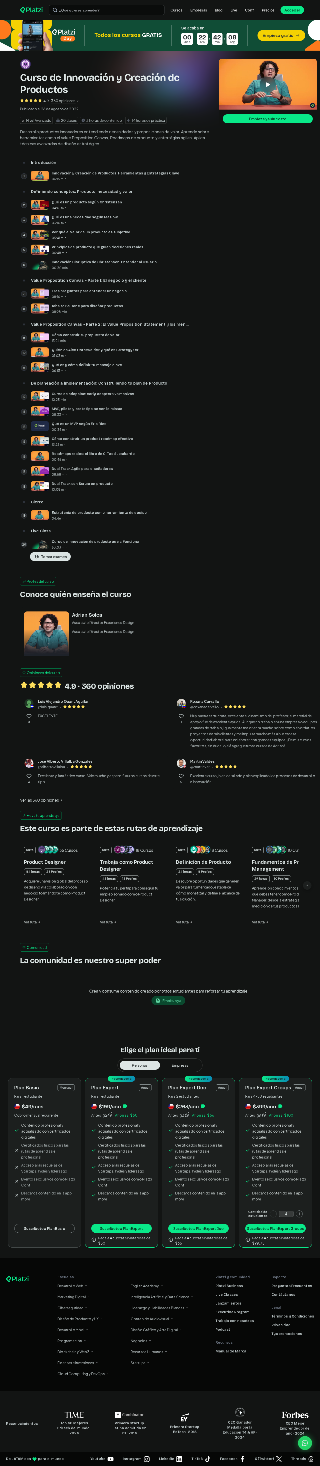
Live (234, 10)
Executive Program (233, 1312)
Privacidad (281, 1325)
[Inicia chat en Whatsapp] (305, 1443)
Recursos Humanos (147, 1351)
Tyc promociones (287, 1334)
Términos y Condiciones (293, 1316)
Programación (70, 1340)
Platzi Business (229, 1286)
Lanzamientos (228, 1303)
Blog (219, 10)
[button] (160, 35)
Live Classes (227, 1295)
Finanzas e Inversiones (76, 1362)
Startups (138, 1362)
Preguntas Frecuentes (292, 1286)
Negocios (139, 1340)
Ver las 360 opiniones (39, 800)
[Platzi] (31, 10)
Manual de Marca (231, 1351)
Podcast (223, 1329)
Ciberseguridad (71, 1308)
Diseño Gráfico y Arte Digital (154, 1329)
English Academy (145, 1286)
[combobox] (106, 10)
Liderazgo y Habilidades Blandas (157, 1308)
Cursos (176, 10)
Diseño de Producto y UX (78, 1319)
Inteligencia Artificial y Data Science (160, 1297)
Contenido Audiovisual (150, 1319)
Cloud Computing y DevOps (81, 1373)
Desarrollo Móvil (71, 1329)
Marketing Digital (72, 1297)
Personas (140, 1065)
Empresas (198, 10)
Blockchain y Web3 (74, 1351)
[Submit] (55, 9)
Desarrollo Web (70, 1286)
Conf (249, 10)
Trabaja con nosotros (235, 1321)
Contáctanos (283, 1295)
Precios (268, 10)
